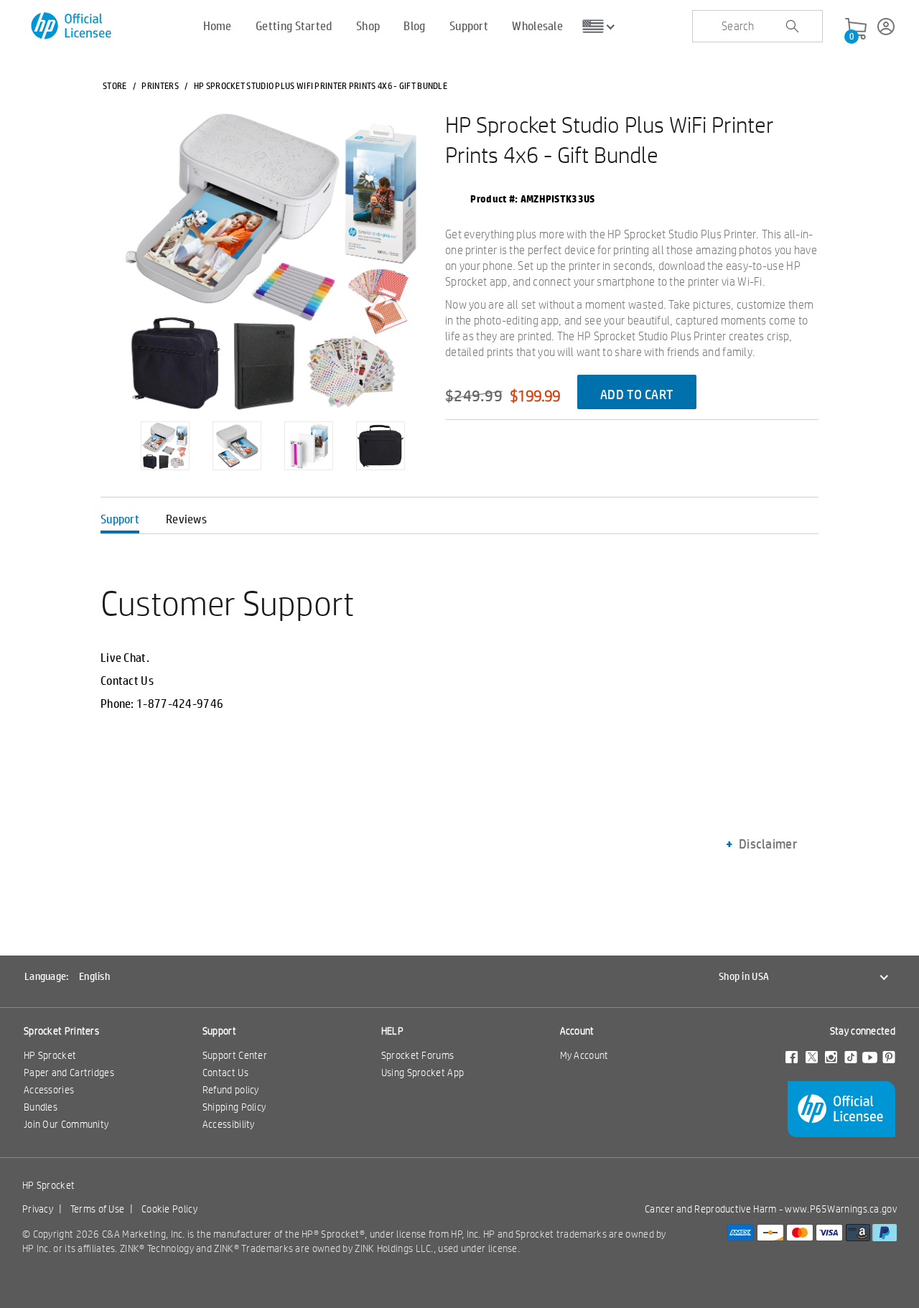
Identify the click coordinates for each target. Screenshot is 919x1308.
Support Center (234, 1055)
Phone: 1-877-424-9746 (162, 703)
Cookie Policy (169, 1208)
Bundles (40, 1107)
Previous (115, 435)
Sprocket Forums (417, 1055)
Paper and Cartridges (69, 1072)
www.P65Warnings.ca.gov (841, 1208)
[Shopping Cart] (855, 29)
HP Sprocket (50, 1055)
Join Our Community (66, 1124)
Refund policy (230, 1089)
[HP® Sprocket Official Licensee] (72, 26)
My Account (584, 1055)
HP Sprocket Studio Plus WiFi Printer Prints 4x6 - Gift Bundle (609, 139)
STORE (115, 85)
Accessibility (228, 1124)
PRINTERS (159, 85)
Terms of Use (97, 1208)
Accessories (49, 1089)
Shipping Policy (234, 1107)
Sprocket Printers (61, 1030)
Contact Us (127, 680)
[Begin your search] (792, 26)
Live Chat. (125, 657)
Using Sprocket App (422, 1072)
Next (430, 435)
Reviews (186, 518)
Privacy (37, 1208)
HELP (392, 1030)
